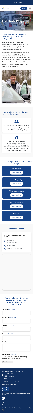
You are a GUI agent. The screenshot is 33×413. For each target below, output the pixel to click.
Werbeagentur (15, 408)
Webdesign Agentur (6, 408)
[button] (30, 8)
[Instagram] (3, 398)
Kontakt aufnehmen (7, 361)
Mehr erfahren (16, 206)
